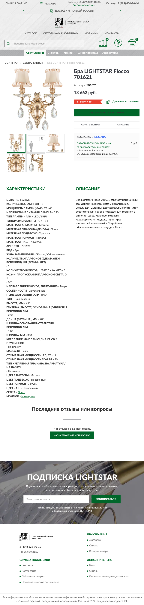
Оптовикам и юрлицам (60, 33)
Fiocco (21, 392)
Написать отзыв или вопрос (72, 435)
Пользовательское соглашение (40, 582)
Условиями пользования (67, 511)
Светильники (35, 52)
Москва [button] (100, 137)
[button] (84, 5)
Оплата (93, 545)
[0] (132, 43)
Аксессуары (110, 52)
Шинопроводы (88, 52)
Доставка (95, 540)
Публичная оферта (33, 576)
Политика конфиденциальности (108, 576)
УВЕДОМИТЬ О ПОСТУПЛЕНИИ (106, 113)
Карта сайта (29, 571)
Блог (92, 565)
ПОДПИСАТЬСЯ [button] (106, 499)
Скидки (93, 571)
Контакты (112, 33)
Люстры (53, 52)
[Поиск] (8, 43)
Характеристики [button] (90, 125)
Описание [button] (123, 125)
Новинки (91, 33)
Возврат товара (98, 551)
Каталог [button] (31, 33)
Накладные (28, 396)
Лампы (68, 52)
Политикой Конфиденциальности (90, 508)
